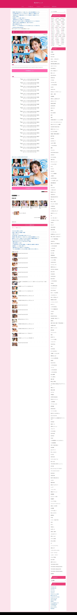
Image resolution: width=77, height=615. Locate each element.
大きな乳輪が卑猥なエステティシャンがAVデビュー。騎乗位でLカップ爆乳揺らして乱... (26, 13)
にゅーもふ (53, 589)
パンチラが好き (53, 605)
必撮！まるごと (15, 195)
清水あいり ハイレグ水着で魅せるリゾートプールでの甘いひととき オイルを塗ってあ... (26, 25)
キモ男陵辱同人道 (54, 604)
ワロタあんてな (53, 586)
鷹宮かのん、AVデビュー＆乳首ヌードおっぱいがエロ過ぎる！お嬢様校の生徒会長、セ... (25, 238)
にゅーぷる (53, 591)
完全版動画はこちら (30, 70)
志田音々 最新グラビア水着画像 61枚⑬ (18, 232)
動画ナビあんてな (54, 595)
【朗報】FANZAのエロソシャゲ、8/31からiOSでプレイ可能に (21, 241)
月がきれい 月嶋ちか (16, 16)
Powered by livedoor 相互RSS (18, 27)
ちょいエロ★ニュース (55, 602)
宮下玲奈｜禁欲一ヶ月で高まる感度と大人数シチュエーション (21, 235)
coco (18, 195)
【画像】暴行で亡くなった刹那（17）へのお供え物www (21, 19)
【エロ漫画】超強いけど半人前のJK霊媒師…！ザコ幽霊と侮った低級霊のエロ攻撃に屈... (25, 244)
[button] (64, 11)
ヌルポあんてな (53, 588)
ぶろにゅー (53, 592)
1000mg (52, 601)
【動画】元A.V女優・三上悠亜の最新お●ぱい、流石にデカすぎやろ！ (23, 22)
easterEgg (52, 608)
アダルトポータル (54, 598)
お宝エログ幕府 (53, 599)
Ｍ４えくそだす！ (54, 607)
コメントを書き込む (29, 225)
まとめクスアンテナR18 (55, 596)
